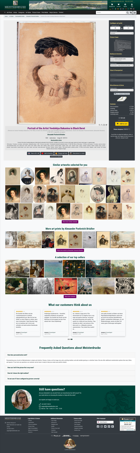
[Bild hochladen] (134, 12)
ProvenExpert (24, 332)
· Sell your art (54, 422)
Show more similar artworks (70, 222)
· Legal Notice (31, 422)
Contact (61, 12)
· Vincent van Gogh (78, 420)
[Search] (127, 12)
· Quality (52, 426)
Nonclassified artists (19, 16)
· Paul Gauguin (77, 424)
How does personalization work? (17, 355)
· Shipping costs (54, 424)
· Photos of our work (55, 428)
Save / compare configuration (122, 93)
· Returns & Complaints (33, 430)
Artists (15, 12)
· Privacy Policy (31, 426)
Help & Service (53, 12)
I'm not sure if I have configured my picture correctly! (23, 379)
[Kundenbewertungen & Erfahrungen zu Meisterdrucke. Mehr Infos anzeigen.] (128, 424)
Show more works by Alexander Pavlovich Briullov (70, 250)
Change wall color (62, 153)
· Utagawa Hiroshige (78, 428)
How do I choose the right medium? (18, 373)
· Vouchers (53, 430)
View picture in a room (78, 153)
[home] (5, 12)
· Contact (30, 420)
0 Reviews (59, 156)
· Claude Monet (77, 422)
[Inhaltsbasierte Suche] (131, 12)
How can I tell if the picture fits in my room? (21, 367)
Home (6, 16)
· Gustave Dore (77, 430)
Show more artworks (70, 296)
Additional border (113, 31)
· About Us (30, 432)
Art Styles (28, 12)
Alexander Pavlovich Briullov (32, 16)
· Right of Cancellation (33, 428)
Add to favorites (48, 153)
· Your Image (53, 420)
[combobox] (122, 33)
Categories (21, 12)
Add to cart (122, 124)
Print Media (45, 12)
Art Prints (9, 12)
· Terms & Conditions (32, 424)
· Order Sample (54, 432)
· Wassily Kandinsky (78, 426)
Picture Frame (36, 12)
